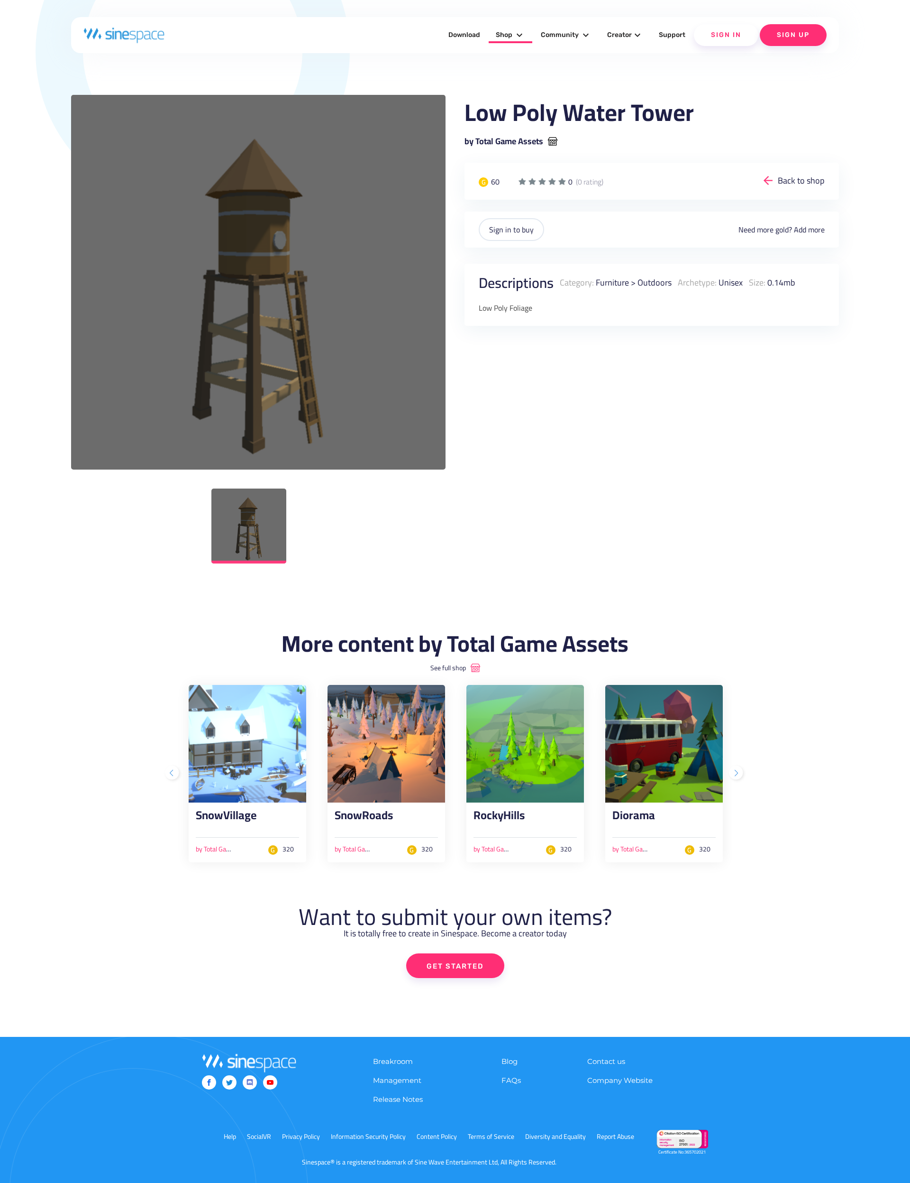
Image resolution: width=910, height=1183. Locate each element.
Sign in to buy (511, 229)
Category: (577, 282)
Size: (757, 282)
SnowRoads (364, 818)
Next (737, 773)
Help (230, 1136)
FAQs (511, 1080)
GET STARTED (455, 966)
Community (566, 35)
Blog (509, 1061)
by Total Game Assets (503, 141)
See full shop (448, 668)
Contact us (606, 1061)
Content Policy (437, 1136)
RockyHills (499, 818)
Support (672, 35)
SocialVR (259, 1136)
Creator (625, 35)
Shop (510, 35)
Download (464, 35)
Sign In (726, 35)
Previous (173, 773)
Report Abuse (615, 1136)
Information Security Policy (368, 1136)
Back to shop (801, 180)
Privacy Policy (301, 1136)
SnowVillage (226, 818)
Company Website (620, 1080)
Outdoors (654, 282)
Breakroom (393, 1061)
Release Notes (398, 1099)
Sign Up (793, 35)
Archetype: (697, 282)
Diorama (633, 818)
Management (397, 1080)
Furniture (612, 282)
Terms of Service (491, 1136)
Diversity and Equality (555, 1136)
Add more (809, 229)
